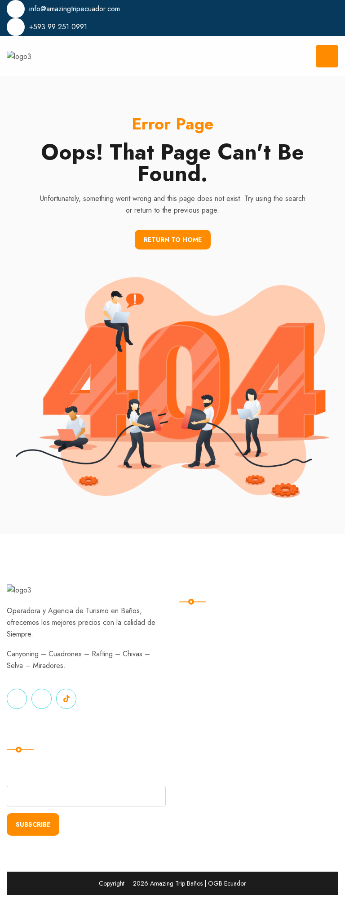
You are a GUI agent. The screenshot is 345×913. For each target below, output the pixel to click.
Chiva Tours (205, 654)
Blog (193, 691)
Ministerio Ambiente (296, 635)
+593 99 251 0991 (58, 27)
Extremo (199, 635)
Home (196, 617)
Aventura (200, 672)
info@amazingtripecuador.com (74, 9)
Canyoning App (289, 672)
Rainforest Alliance (295, 654)
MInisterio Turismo (293, 617)
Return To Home (173, 239)
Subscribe (33, 824)
